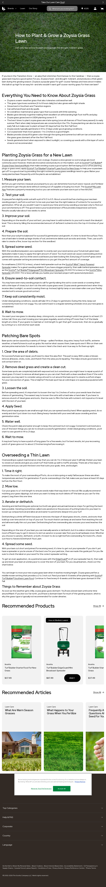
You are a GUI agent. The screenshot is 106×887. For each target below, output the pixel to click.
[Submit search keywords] (50, 9)
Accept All (62, 789)
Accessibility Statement (73, 866)
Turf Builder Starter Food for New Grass (62, 669)
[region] (53, 784)
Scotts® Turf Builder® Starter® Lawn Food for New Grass (53, 168)
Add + (27, 677)
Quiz (62, 2)
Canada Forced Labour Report (25, 868)
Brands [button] (11, 8)
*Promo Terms (91, 868)
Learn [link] (22, 8)
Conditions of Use (44, 868)
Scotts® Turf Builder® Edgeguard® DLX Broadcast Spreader (36, 270)
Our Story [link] (33, 8)
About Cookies (37, 866)
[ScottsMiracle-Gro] (4, 8)
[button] (3, 2)
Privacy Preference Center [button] (74, 868)
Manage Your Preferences (41, 788)
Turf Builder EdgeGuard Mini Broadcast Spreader (18, 669)
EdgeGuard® (62, 559)
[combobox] (62, 8)
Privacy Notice (57, 868)
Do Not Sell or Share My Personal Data (17, 866)
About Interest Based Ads (53, 866)
